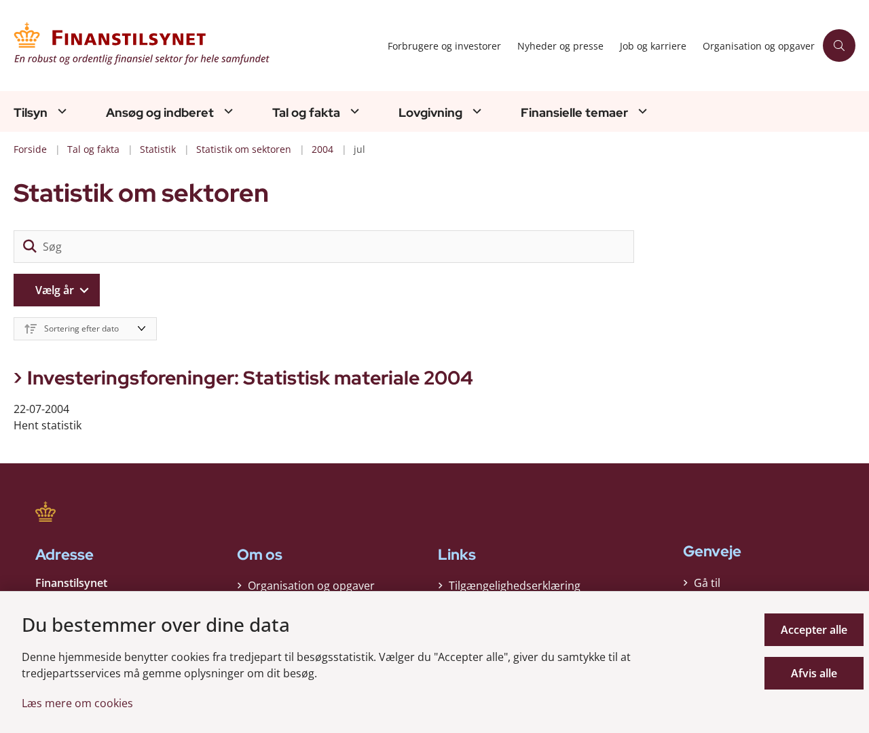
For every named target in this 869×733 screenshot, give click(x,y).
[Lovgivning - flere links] (475, 111)
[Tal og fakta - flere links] (353, 111)
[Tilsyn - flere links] (60, 111)
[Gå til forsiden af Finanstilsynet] (197, 45)
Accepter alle (814, 629)
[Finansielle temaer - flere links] (641, 111)
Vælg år (54, 290)
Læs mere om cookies (77, 703)
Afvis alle (814, 673)
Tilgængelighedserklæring (514, 585)
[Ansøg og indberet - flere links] (227, 111)
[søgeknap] (30, 246)
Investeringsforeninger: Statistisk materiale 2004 (250, 378)
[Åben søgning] (839, 45)
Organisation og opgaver (311, 585)
